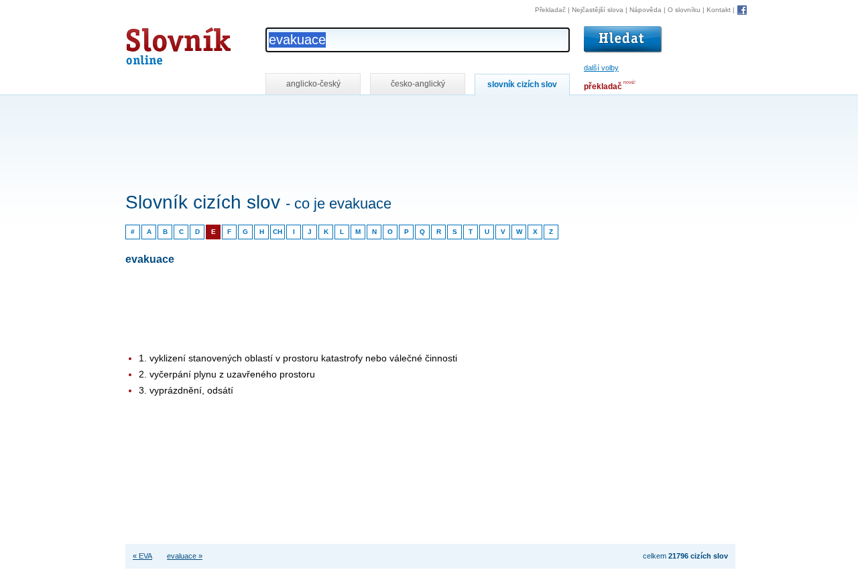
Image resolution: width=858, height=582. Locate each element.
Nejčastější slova (597, 9)
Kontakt (719, 9)
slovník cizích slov (522, 84)
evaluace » (184, 556)
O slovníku (684, 9)
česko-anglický (418, 84)
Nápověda (645, 9)
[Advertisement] (369, 113)
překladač (603, 86)
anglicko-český (313, 84)
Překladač (550, 9)
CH (277, 231)
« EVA (142, 556)
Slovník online (154, 42)
